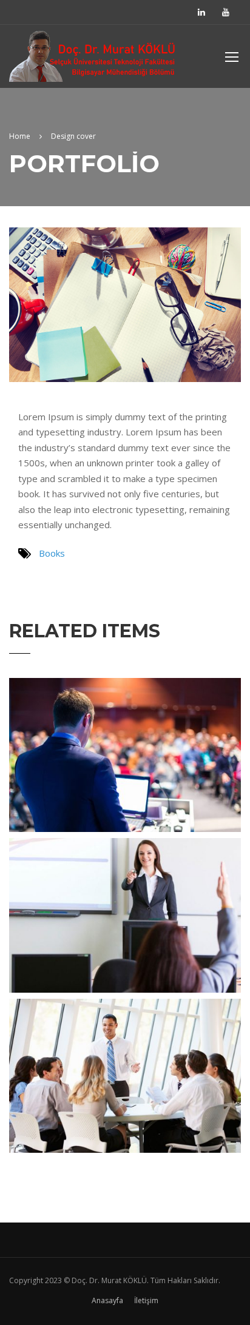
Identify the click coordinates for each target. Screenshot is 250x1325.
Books (52, 553)
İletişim (146, 1300)
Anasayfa (107, 1300)
